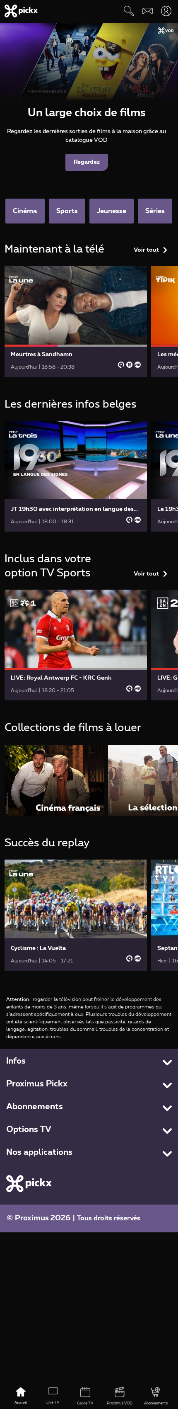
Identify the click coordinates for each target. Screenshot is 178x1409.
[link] (76, 321)
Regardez (87, 162)
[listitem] (54, 780)
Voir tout (146, 250)
